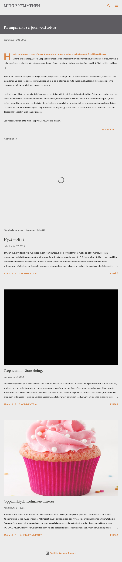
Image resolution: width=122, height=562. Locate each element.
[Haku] (109, 6)
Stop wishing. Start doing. (23, 370)
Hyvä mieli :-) (14, 239)
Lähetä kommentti (31, 535)
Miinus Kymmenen (22, 5)
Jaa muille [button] (108, 129)
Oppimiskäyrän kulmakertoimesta (29, 501)
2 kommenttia (28, 273)
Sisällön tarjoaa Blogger (63, 553)
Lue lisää (113, 273)
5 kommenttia (28, 404)
